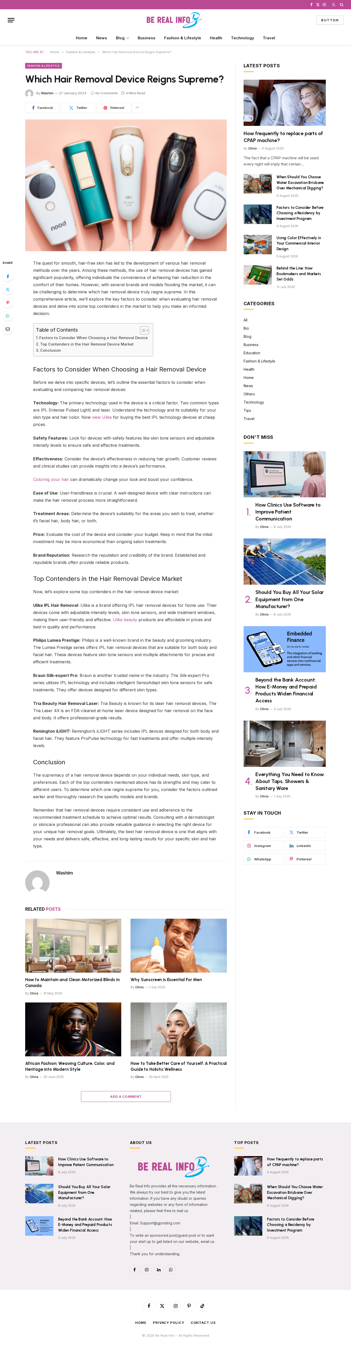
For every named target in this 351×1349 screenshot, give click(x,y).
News (101, 37)
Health (216, 37)
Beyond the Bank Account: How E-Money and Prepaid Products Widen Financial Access (286, 690)
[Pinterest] (8, 302)
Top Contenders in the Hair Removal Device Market (87, 344)
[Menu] (11, 20)
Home (81, 37)
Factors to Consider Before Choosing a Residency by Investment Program (300, 213)
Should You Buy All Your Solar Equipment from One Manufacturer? (289, 599)
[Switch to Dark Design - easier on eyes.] (334, 4)
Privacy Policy (168, 1322)
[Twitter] (8, 289)
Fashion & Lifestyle (182, 37)
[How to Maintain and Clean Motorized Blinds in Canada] (73, 946)
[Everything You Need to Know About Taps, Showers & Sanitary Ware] (285, 744)
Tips (247, 410)
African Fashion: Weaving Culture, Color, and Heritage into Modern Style (70, 1066)
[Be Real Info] (175, 20)
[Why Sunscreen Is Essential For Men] (179, 946)
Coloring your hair (51, 479)
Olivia (34, 993)
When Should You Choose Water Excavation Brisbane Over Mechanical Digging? (300, 182)
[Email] (8, 329)
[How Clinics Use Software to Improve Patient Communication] (285, 474)
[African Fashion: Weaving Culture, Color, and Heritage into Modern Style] (73, 1029)
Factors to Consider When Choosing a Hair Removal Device (93, 338)
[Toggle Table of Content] (142, 330)
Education (252, 353)
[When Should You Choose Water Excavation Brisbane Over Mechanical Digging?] (258, 183)
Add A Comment (126, 1096)
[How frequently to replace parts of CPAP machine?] (285, 103)
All (245, 320)
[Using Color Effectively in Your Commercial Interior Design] (258, 244)
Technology (242, 37)
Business (146, 37)
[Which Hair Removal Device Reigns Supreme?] (126, 185)
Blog (120, 37)
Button (330, 20)
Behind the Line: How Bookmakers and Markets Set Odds (298, 274)
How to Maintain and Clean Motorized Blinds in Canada (72, 982)
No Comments (107, 93)
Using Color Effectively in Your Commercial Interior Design (298, 243)
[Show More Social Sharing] (137, 108)
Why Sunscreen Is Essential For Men (166, 979)
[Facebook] (8, 276)
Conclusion (50, 350)
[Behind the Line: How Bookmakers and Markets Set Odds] (258, 275)
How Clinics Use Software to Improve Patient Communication (288, 512)
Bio (246, 328)
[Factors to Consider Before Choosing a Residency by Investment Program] (258, 214)
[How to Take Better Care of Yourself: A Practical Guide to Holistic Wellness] (179, 1029)
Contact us (203, 1322)
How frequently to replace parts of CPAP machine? (283, 136)
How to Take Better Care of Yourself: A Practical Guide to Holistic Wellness (179, 1066)
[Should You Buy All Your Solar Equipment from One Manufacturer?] (285, 561)
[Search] (341, 4)
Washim (47, 93)
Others (249, 394)
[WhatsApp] (8, 316)
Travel (269, 37)
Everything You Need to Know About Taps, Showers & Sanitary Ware (289, 781)
